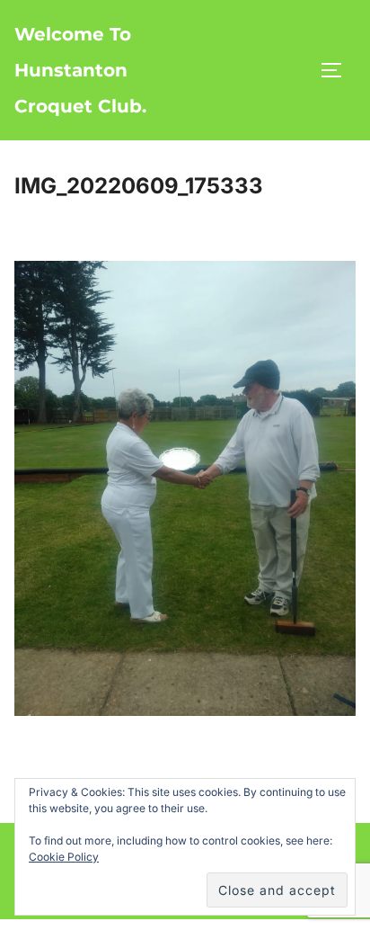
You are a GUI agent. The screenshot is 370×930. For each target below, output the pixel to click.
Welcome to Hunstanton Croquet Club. (80, 70)
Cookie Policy (64, 856)
